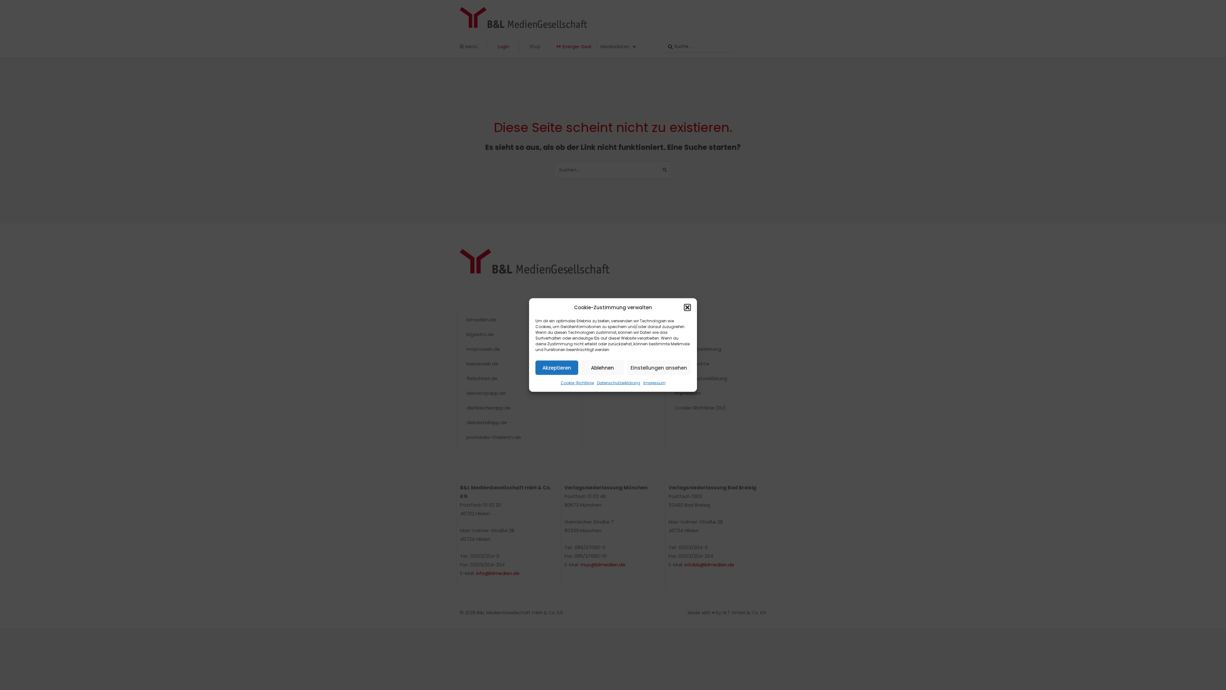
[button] (687, 307)
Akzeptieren (556, 367)
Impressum (654, 383)
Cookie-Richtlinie (577, 383)
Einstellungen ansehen (659, 367)
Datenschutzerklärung (618, 383)
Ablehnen (602, 367)
